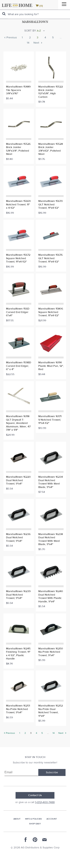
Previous (11, 37)
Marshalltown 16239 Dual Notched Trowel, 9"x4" (18, 595)
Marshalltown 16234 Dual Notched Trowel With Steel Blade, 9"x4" (50, 482)
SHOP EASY (35, 824)
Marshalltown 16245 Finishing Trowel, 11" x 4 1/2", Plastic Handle (18, 654)
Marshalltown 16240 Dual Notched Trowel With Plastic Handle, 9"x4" (50, 596)
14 (28, 43)
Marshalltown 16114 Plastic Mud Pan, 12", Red (51, 366)
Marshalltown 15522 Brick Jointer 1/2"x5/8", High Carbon (50, 92)
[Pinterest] (35, 839)
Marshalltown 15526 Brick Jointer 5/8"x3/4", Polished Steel (18, 149)
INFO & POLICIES (33, 819)
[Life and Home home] (17, 5)
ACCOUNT (51, 819)
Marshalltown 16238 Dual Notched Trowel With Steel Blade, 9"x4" (50, 539)
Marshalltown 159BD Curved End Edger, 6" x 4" (18, 366)
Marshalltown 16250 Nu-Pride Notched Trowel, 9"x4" (50, 652)
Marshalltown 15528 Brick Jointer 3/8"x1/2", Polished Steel (50, 149)
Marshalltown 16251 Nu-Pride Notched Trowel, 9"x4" (18, 709)
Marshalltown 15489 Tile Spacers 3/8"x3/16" (18, 90)
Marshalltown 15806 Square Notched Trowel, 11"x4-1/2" (50, 312)
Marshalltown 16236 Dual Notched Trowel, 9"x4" (18, 538)
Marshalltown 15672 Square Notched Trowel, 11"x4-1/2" (18, 258)
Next (36, 43)
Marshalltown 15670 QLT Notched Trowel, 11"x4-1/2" (50, 205)
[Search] (4, 14)
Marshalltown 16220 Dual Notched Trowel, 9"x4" (18, 480)
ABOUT (16, 819)
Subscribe (52, 772)
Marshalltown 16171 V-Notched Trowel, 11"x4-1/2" (49, 420)
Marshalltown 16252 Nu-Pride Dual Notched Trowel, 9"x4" (50, 711)
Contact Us (35, 795)
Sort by (30, 31)
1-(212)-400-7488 (45, 802)
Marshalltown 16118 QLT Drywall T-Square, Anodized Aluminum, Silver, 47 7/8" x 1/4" (18, 423)
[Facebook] (25, 839)
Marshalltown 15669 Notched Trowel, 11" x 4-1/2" (18, 205)
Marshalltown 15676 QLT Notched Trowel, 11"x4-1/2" (50, 258)
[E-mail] (44, 839)
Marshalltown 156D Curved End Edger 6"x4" (17, 312)
